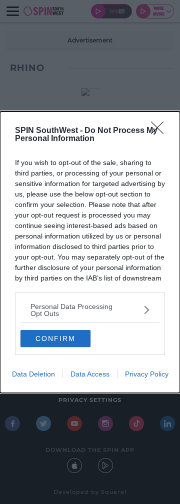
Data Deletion (33, 374)
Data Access (90, 374)
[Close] (160, 131)
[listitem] (90, 310)
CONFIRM (56, 338)
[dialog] (90, 252)
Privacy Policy (146, 374)
